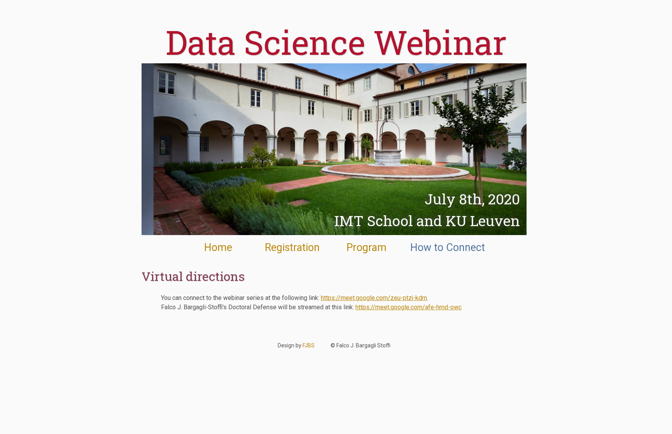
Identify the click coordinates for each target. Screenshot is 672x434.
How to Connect (447, 247)
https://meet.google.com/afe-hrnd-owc (408, 307)
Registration (292, 247)
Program (366, 247)
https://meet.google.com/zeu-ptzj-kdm (374, 298)
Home (218, 247)
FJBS (309, 345)
